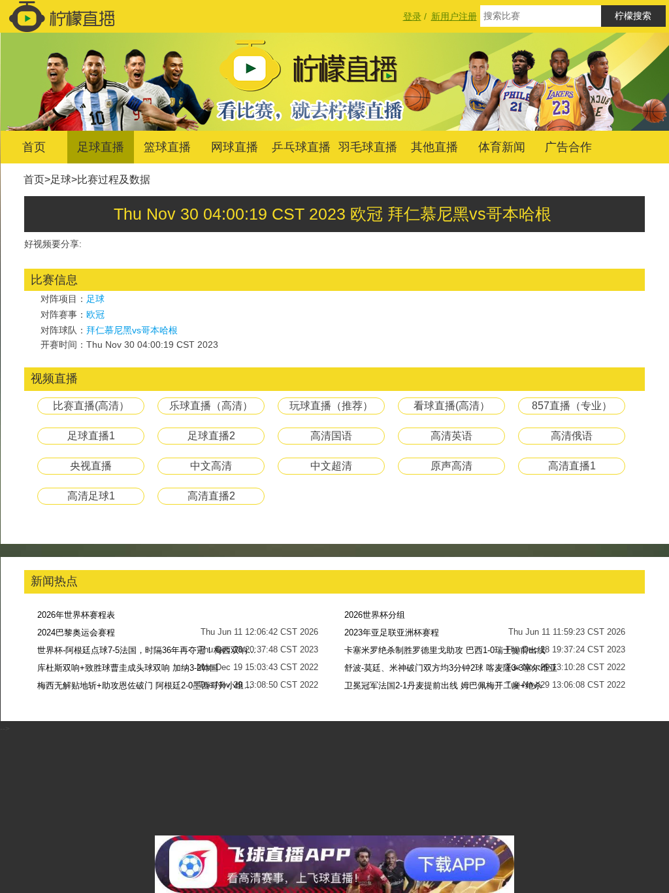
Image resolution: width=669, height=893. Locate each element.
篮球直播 (167, 147)
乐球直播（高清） (211, 405)
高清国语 (331, 435)
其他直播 (434, 147)
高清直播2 (211, 495)
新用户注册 (454, 16)
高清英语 (451, 435)
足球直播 (100, 147)
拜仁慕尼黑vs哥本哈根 (132, 330)
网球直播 (234, 147)
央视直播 (91, 465)
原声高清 (451, 465)
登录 (412, 16)
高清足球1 (91, 495)
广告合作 (568, 147)
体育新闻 (501, 147)
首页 (34, 147)
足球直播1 (91, 435)
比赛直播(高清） (91, 405)
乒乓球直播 (301, 147)
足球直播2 (211, 435)
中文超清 (331, 465)
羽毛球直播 (367, 147)
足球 (60, 179)
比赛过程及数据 (113, 179)
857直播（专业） (572, 405)
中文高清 (211, 465)
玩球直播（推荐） (331, 405)
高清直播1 (572, 465)
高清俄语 (572, 435)
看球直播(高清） (452, 405)
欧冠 (95, 314)
